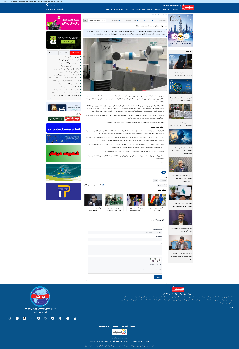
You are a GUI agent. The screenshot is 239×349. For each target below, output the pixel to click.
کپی (85, 20)
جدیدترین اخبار (75, 53)
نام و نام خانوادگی (157, 229)
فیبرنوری (149, 9)
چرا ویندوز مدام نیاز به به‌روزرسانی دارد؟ (70, 66)
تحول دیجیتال (21, 1)
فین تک (132, 9)
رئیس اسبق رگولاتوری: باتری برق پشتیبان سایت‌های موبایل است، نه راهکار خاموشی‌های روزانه (182, 178)
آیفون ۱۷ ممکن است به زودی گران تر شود (69, 87)
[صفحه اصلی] (187, 7)
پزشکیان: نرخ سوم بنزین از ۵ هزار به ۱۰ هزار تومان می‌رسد (66, 69)
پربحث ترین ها (52, 53)
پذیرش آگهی (29, 1)
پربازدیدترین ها (63, 53)
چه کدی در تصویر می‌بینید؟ (154, 264)
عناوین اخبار (165, 9)
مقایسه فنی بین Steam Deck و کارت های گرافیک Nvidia (66, 81)
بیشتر (51, 99)
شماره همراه (159, 237)
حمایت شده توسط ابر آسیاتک (119, 338)
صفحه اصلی (174, 9)
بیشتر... (231, 307)
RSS (10, 1)
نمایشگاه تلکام (118, 9)
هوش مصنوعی (140, 9)
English (6, 1)
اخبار (157, 15)
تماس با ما (59, 1)
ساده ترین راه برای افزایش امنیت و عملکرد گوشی (68, 84)
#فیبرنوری (116, 326)
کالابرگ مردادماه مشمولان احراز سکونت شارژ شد (68, 60)
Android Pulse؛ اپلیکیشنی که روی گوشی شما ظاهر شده (66, 96)
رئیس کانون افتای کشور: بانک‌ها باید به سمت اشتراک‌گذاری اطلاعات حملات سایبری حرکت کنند (181, 256)
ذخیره (158, 277)
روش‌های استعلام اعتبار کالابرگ (72, 57)
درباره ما (40, 1)
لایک (161, 186)
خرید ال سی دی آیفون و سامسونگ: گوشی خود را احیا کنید (65, 93)
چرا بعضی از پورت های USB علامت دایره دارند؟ (68, 63)
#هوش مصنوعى (105, 326)
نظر (161, 244)
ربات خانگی (163, 180)
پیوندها (15, 1)
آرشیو (35, 1)
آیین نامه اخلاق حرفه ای (49, 1)
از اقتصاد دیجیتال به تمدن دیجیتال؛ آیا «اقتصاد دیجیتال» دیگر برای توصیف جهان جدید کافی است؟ (181, 150)
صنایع (126, 9)
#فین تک (125, 326)
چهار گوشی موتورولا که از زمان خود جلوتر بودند (68, 72)
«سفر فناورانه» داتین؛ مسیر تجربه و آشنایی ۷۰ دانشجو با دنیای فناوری (114, 210)
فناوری (155, 180)
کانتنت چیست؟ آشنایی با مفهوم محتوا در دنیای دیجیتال (66, 90)
